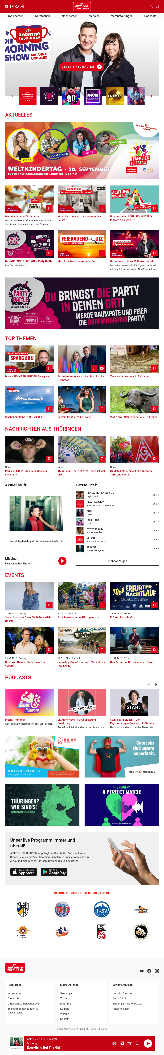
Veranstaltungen (122, 16)
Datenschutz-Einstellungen (23, 1003)
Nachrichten (70, 16)
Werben (64, 1013)
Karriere (64, 1008)
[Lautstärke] (114, 1043)
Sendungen (67, 993)
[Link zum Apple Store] (23, 872)
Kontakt (64, 1019)
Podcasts (150, 16)
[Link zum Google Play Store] (54, 872)
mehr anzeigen (117, 561)
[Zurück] (148, 684)
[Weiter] (156, 684)
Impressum (14, 993)
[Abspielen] (148, 1043)
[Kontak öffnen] (152, 6)
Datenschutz (15, 998)
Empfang (65, 1003)
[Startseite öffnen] (82, 6)
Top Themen (16, 16)
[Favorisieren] (137, 1043)
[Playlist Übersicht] (129, 1043)
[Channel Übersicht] (121, 1043)
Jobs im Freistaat (123, 993)
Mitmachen (42, 16)
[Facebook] (17, 6)
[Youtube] (6, 6)
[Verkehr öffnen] (22, 6)
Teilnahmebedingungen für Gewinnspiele (23, 1010)
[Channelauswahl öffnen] (157, 6)
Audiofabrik (119, 998)
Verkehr (94, 16)
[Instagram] (11, 6)
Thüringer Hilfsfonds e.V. (127, 1003)
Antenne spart (121, 1008)
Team (63, 998)
